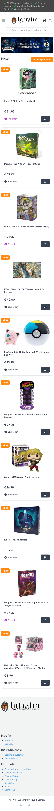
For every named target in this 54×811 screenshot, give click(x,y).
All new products (41, 59)
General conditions (13, 772)
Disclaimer (9, 783)
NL (29, 805)
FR (37, 805)
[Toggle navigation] (3, 20)
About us (9, 740)
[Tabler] (25, 20)
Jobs (7, 786)
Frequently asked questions (18, 769)
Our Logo (9, 744)
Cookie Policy (11, 779)
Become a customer (14, 755)
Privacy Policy (11, 776)
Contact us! (10, 790)
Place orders (11, 758)
